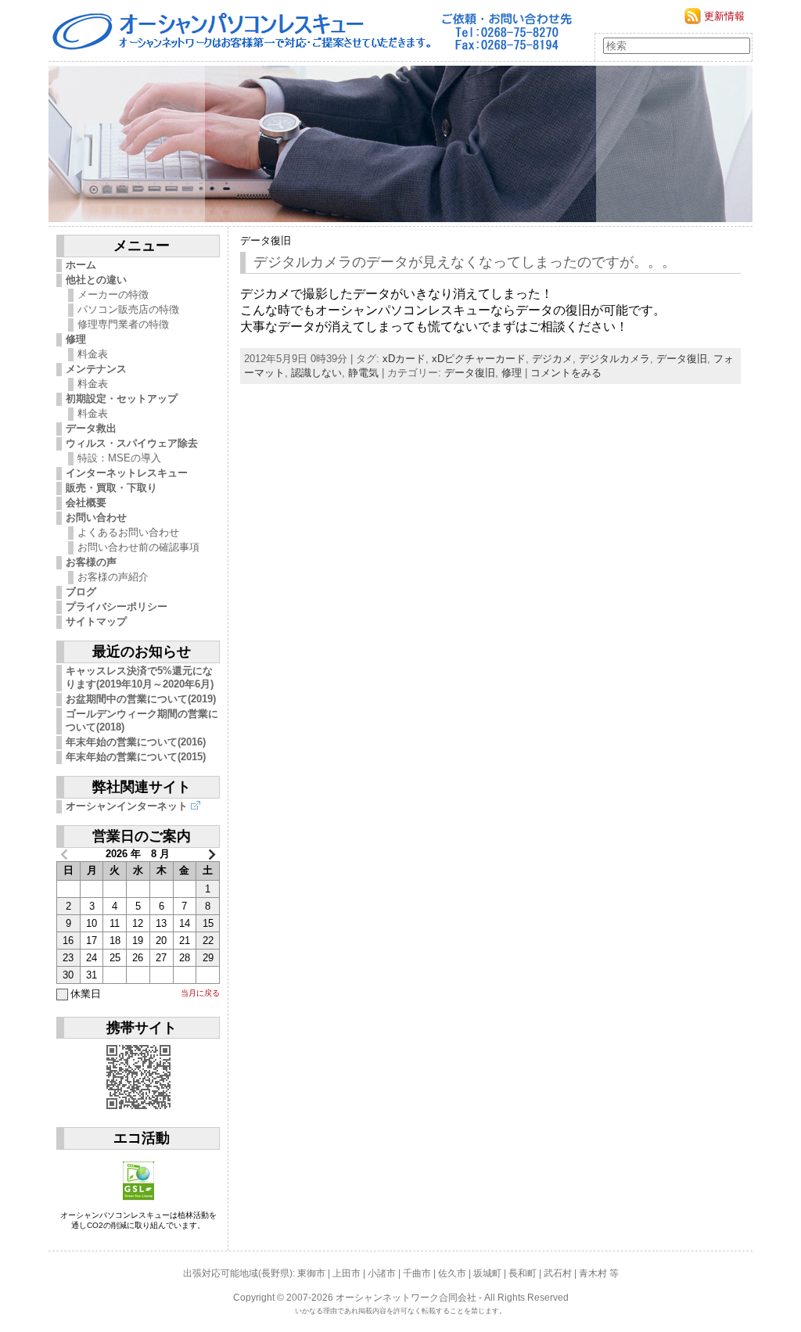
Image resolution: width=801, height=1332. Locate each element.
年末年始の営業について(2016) (136, 742)
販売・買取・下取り (111, 488)
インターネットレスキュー (127, 473)
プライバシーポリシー (116, 606)
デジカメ (552, 358)
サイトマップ (96, 621)
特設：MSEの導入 (119, 458)
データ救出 (91, 428)
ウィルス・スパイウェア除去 (132, 443)
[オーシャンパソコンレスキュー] (400, 144)
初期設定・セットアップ (122, 398)
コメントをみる (566, 373)
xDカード (404, 358)
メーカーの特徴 (113, 294)
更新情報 (724, 16)
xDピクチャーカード (479, 358)
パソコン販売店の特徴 (128, 309)
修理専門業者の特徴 (123, 324)
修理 (76, 339)
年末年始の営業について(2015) (136, 757)
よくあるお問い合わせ (128, 532)
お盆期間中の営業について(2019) (141, 699)
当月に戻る (200, 993)
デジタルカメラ (614, 358)
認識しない (316, 373)
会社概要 (86, 502)
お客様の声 (91, 562)
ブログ (81, 592)
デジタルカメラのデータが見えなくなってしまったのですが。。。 (464, 262)
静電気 (363, 373)
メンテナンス (96, 369)
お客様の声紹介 (113, 577)
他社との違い (96, 279)
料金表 (92, 354)
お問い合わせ (96, 517)
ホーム (81, 265)
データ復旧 (265, 240)
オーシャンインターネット (127, 806)
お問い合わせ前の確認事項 (138, 547)
